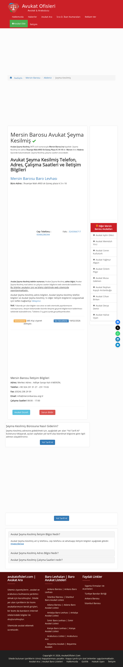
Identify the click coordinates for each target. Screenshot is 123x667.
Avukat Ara (46, 16)
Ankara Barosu (92, 598)
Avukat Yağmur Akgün (102, 261)
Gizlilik (85, 661)
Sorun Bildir (47, 412)
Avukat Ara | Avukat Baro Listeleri (46, 661)
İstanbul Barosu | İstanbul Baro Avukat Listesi (59, 598)
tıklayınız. (36, 300)
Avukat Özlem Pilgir (101, 270)
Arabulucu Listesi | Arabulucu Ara (61, 638)
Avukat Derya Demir (101, 307)
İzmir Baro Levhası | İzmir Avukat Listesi (59, 622)
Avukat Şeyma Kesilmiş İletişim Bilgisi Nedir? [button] (35, 534)
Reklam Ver (90, 16)
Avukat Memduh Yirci (102, 243)
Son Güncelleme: (61, 321)
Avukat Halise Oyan (101, 316)
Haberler (32, 16)
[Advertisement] (62, 52)
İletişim (33, 24)
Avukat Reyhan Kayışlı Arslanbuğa (102, 289)
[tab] (61, 534)
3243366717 (75, 231)
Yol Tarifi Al (47, 442)
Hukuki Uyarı (98, 661)
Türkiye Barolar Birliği (95, 593)
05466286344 (43, 234)
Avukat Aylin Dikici (104, 235)
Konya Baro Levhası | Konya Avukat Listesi (60, 630)
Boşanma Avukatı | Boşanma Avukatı (60, 645)
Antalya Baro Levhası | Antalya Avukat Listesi (61, 614)
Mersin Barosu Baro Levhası (33, 178)
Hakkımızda (18, 16)
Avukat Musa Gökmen (101, 279)
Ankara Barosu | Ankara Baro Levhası (61, 591)
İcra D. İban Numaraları (68, 16)
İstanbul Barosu (93, 603)
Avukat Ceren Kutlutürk (101, 252)
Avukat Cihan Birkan (101, 298)
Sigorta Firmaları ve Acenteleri (93, 587)
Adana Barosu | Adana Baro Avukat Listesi (60, 606)
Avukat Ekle (20, 23)
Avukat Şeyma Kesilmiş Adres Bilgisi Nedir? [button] (34, 553)
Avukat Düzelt (21, 412)
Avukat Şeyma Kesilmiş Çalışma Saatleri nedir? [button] (37, 560)
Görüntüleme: (20, 321)
